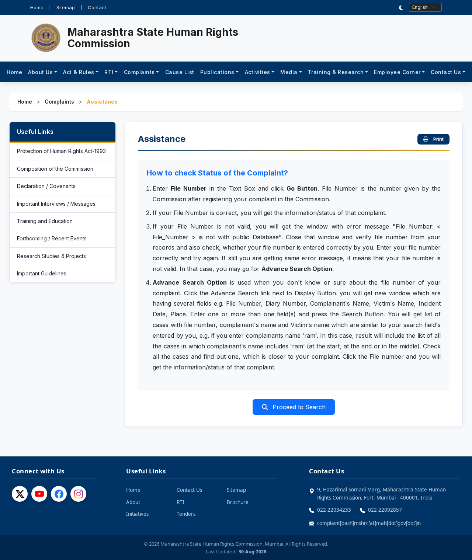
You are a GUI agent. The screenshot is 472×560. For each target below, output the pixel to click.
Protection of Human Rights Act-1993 (61, 151)
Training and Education (45, 221)
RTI (109, 72)
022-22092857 (385, 510)
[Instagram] (78, 494)
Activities (257, 72)
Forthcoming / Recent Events (52, 238)
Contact (97, 7)
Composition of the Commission (55, 169)
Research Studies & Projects (51, 256)
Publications (217, 72)
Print (438, 139)
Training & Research (336, 72)
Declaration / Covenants (46, 186)
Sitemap (65, 7)
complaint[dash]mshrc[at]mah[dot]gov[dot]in (369, 523)
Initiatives (137, 514)
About (133, 502)
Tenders (186, 514)
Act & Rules (78, 72)
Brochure (238, 502)
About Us (40, 72)
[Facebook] (59, 494)
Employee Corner (397, 72)
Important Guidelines (41, 273)
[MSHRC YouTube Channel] (39, 494)
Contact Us (446, 72)
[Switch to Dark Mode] (401, 7)
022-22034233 (334, 510)
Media (289, 72)
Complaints (139, 72)
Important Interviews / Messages (56, 204)
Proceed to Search (298, 407)
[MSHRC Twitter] (20, 494)
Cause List (179, 72)
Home (37, 7)
